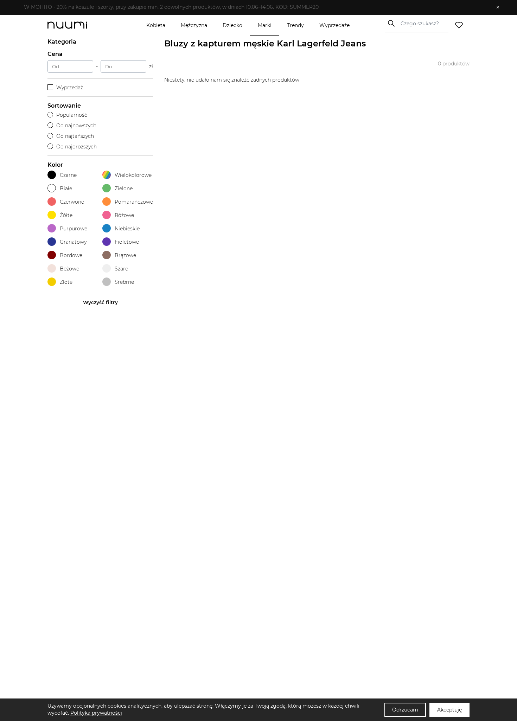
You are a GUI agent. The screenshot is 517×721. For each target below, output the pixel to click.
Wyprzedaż (69, 87)
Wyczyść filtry (100, 302)
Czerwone (72, 202)
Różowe (124, 215)
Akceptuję (449, 710)
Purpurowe (73, 228)
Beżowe (69, 269)
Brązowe (125, 255)
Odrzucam (405, 710)
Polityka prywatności (96, 713)
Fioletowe (127, 242)
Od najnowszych (76, 125)
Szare (121, 269)
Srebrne (124, 282)
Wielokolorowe (133, 175)
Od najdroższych (76, 146)
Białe (66, 188)
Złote (66, 282)
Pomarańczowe (134, 202)
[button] (253, 7)
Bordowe (71, 255)
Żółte (66, 215)
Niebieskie (127, 228)
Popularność (71, 115)
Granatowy (73, 242)
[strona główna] (79, 25)
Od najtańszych (75, 136)
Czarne (68, 175)
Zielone (124, 188)
